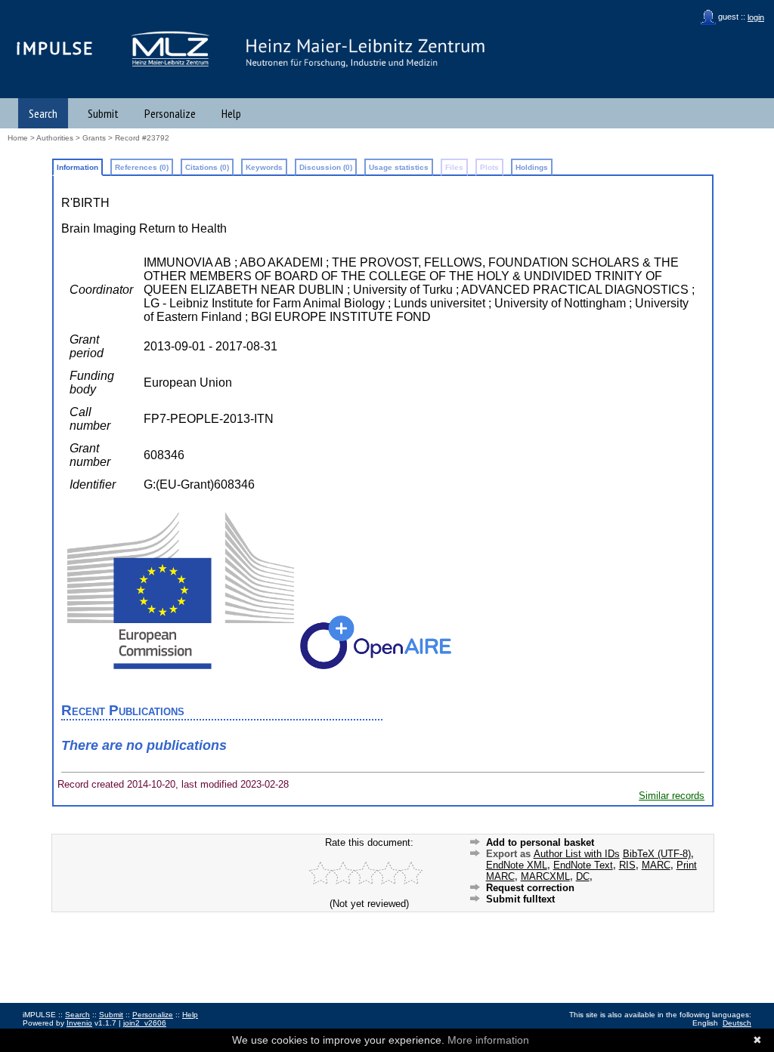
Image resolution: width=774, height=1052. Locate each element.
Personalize (170, 113)
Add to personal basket (540, 842)
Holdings (531, 167)
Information (77, 167)
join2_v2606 (144, 1023)
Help (231, 113)
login (756, 17)
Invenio (79, 1023)
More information (488, 1040)
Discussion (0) (325, 167)
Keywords (264, 167)
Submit (103, 113)
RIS (627, 865)
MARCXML (545, 876)
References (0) (142, 167)
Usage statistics (399, 167)
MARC (656, 865)
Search (43, 113)
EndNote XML (516, 865)
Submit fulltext (520, 899)
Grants (94, 138)
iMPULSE (55, 48)
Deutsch (737, 1023)
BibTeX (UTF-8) (657, 853)
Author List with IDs (577, 853)
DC (583, 876)
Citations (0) (207, 167)
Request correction (530, 887)
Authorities (54, 138)
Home (18, 138)
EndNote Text (583, 865)
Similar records (671, 795)
